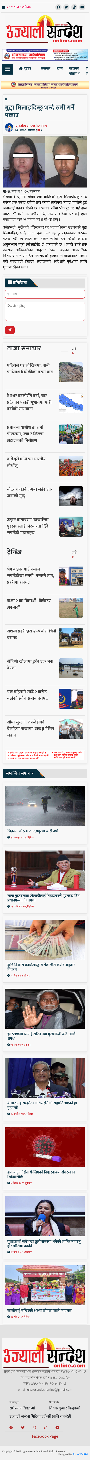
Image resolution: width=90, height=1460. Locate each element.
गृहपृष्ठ (27, 68)
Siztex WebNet (80, 1454)
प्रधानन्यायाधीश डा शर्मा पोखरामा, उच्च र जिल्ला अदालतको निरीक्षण (25, 434)
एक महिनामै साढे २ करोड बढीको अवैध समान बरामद (27, 695)
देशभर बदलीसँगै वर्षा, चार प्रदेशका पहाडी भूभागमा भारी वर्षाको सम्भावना (29, 402)
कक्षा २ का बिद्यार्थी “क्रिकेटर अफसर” (29, 604)
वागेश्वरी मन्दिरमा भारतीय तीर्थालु (26, 462)
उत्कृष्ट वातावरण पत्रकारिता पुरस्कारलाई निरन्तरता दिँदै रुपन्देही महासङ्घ (28, 526)
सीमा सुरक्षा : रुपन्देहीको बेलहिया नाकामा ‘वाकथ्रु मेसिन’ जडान (31, 729)
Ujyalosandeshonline (31, 127)
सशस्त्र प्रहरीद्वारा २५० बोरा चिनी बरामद (31, 634)
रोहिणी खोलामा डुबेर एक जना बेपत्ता (30, 665)
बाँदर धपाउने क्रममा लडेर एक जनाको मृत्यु (29, 493)
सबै (74, 349)
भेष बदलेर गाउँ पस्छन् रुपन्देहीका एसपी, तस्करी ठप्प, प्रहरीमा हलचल (30, 576)
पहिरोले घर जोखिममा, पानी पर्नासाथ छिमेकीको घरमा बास (30, 369)
